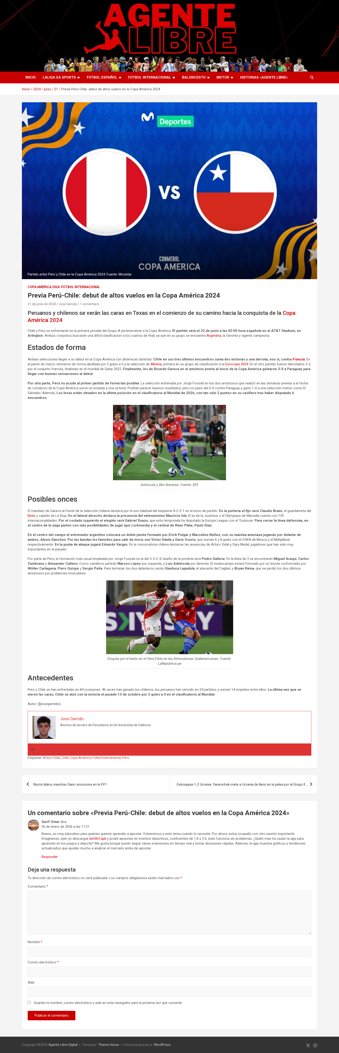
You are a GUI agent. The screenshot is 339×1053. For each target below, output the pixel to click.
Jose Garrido (68, 304)
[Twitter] (32, 749)
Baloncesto (194, 77)
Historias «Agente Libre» (264, 77)
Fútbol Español (102, 77)
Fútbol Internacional (149, 77)
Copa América (80, 758)
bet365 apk (97, 839)
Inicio (30, 77)
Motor (223, 77)
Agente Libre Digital (62, 1045)
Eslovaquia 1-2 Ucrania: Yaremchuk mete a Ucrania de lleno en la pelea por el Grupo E (241, 784)
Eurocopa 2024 (236, 364)
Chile (65, 758)
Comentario (38, 886)
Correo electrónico (43, 962)
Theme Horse (108, 1045)
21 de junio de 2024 (42, 304)
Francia (299, 359)
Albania (156, 364)
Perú (125, 758)
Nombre (35, 942)
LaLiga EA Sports (59, 77)
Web (31, 982)
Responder (50, 857)
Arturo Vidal (51, 758)
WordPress (162, 1045)
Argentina (214, 335)
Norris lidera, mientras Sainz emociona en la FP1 (70, 784)
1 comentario (89, 304)
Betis (31, 516)
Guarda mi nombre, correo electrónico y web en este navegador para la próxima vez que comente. (108, 1003)
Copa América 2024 (43, 287)
